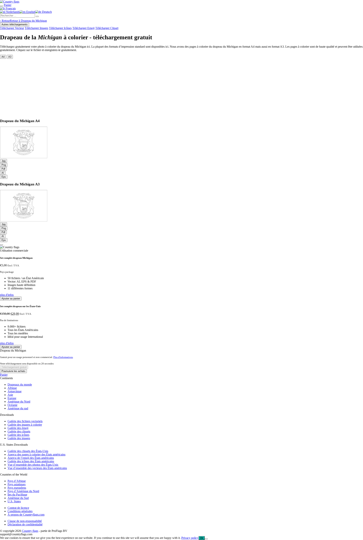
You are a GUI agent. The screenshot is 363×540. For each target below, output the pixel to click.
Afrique (12, 388)
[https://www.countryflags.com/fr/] (9, 1)
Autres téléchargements (15, 24)
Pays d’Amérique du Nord (23, 491)
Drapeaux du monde (20, 384)
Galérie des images (19, 438)
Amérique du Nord (19, 401)
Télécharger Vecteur (12, 28)
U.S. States (14, 501)
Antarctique (15, 391)
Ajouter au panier (11, 298)
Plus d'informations (63, 357)
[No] (206, 538)
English (30, 11)
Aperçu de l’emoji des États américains (31, 457)
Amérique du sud (18, 408)
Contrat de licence (18, 507)
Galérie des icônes (18, 434)
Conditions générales (20, 511)
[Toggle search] (1, 6)
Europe (12, 398)
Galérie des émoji (18, 428)
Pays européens (17, 487)
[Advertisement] (181, 87)
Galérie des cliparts (19, 431)
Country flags (30, 530)
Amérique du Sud (18, 498)
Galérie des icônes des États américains (31, 461)
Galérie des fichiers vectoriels (25, 421)
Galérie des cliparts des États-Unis (28, 451)
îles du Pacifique (17, 494)
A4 (3, 56)
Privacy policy (190, 537)
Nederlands (12, 11)
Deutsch (46, 11)
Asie (10, 394)
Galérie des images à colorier (25, 424)
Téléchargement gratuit (14, 367)
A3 (9, 56)
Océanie (12, 405)
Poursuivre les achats (13, 371)
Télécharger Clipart (106, 28)
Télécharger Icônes (60, 28)
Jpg (3, 161)
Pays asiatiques (17, 484)
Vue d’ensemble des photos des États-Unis (33, 464)
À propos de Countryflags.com (26, 514)
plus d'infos (7, 294)
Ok (201, 538)
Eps (4, 176)
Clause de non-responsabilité (25, 521)
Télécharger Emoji (83, 28)
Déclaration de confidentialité (25, 524)
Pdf (3, 168)
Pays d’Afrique (17, 481)
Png (4, 164)
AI (3, 172)
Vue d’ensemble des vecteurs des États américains (37, 468)
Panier (4, 374)
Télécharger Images (36, 28)
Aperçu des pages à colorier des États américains (36, 454)
